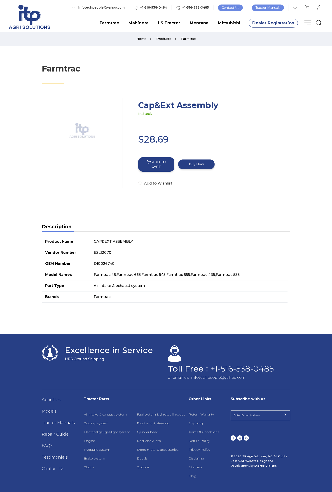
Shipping (196, 423)
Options (143, 467)
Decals (142, 458)
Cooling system (96, 423)
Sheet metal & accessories (157, 450)
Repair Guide (55, 434)
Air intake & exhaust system (105, 414)
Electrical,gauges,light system (107, 432)
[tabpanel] (166, 269)
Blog (192, 476)
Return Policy (199, 441)
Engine (89, 441)
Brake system (94, 458)
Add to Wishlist (158, 183)
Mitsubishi (229, 23)
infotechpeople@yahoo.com (218, 377)
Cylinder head (147, 432)
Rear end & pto (149, 441)
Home (141, 39)
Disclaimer (197, 458)
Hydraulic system (97, 450)
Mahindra (139, 23)
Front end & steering (153, 423)
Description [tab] (57, 226)
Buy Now (196, 164)
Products (164, 39)
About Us (51, 399)
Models (49, 411)
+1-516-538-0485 (242, 369)
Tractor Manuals (267, 8)
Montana (199, 23)
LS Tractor (169, 23)
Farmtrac (109, 23)
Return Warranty (201, 414)
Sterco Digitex (265, 465)
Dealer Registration (273, 23)
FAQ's (47, 445)
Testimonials (55, 457)
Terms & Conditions (204, 432)
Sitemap (195, 467)
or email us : (179, 377)
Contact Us (230, 8)
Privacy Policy (199, 450)
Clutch (89, 467)
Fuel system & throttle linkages (161, 414)
